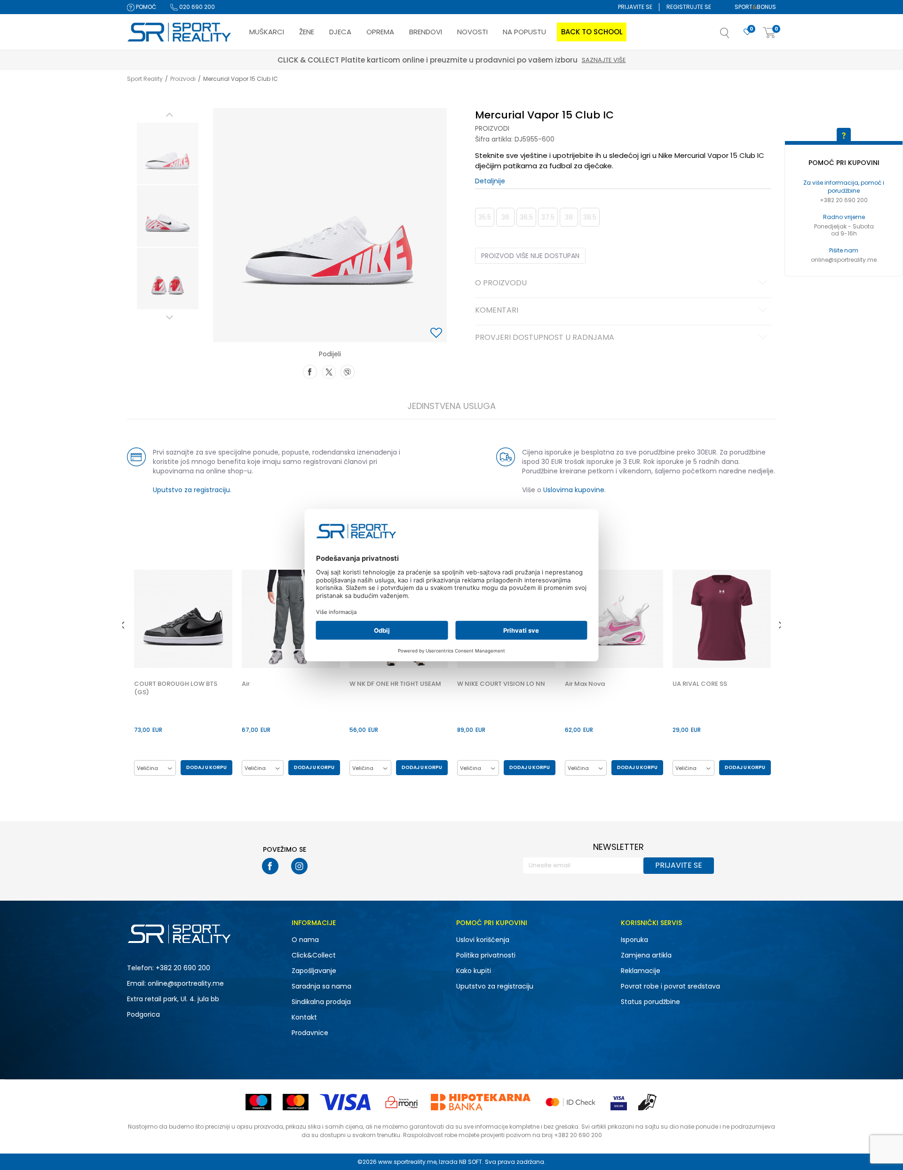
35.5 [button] (484, 217)
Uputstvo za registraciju (191, 490)
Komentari (496, 310)
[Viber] (348, 370)
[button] (734, 35)
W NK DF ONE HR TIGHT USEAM (395, 684)
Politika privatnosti (485, 955)
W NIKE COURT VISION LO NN (501, 684)
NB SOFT (470, 1162)
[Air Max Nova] (614, 619)
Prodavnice (310, 1032)
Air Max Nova (585, 684)
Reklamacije (640, 970)
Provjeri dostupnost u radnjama (544, 338)
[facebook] (270, 866)
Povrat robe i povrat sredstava (670, 986)
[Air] (291, 619)
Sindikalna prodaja (321, 1001)
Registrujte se (688, 7)
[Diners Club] (402, 1102)
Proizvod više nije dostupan (530, 255)
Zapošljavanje (314, 970)
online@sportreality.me (844, 260)
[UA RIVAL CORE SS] (722, 619)
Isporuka (634, 939)
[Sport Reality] (179, 32)
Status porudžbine (650, 1001)
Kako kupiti (473, 970)
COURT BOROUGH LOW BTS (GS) (175, 688)
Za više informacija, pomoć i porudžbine (843, 187)
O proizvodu (501, 283)
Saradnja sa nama (321, 986)
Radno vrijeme (844, 217)
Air (246, 684)
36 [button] (505, 217)
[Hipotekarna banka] (481, 1102)
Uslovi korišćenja (482, 939)
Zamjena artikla (646, 955)
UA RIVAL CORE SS (700, 684)
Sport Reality (145, 79)
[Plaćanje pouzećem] (647, 1102)
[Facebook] (310, 370)
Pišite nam (843, 250)
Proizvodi (183, 79)
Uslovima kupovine (573, 490)
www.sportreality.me (407, 1162)
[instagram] (299, 866)
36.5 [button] (526, 217)
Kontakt (304, 1017)
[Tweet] (329, 370)
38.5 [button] (589, 217)
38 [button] (569, 217)
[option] (168, 153)
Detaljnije (490, 181)
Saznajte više (495, 59)
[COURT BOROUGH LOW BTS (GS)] (183, 619)
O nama (305, 939)
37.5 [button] (547, 217)
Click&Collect (314, 955)
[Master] (296, 1102)
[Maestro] (258, 1102)
